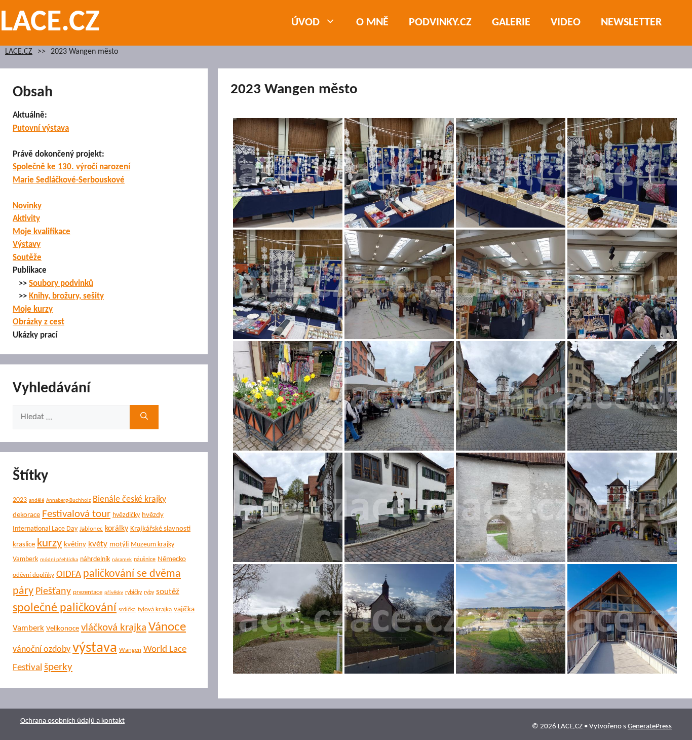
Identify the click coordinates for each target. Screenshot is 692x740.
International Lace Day (45, 529)
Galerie (511, 22)
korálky (116, 529)
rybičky (133, 592)
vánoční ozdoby (41, 649)
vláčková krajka (113, 627)
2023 (20, 500)
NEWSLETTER (631, 22)
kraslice (24, 544)
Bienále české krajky (129, 499)
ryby (149, 592)
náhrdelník (95, 559)
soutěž (167, 592)
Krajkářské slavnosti (160, 529)
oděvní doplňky (33, 575)
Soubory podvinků (61, 283)
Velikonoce (62, 629)
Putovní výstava (41, 128)
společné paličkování (65, 608)
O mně (372, 22)
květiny (75, 544)
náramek (122, 560)
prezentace (87, 592)
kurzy (49, 543)
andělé (36, 500)
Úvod (305, 22)
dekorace (26, 515)
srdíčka (127, 610)
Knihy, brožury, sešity (66, 296)
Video (566, 22)
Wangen (130, 650)
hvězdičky (126, 515)
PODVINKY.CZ (440, 22)
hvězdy (153, 515)
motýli (119, 544)
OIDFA (68, 574)
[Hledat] (144, 417)
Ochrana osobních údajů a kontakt (72, 721)
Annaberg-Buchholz (68, 500)
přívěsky (113, 593)
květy (97, 544)
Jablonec (91, 529)
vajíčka (184, 609)
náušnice (145, 560)
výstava (94, 648)
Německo (172, 559)
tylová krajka (155, 609)
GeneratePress (650, 726)
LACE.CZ (50, 23)
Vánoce (167, 627)
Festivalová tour (76, 514)
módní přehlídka (59, 560)
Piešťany (53, 591)
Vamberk (28, 628)
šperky (58, 667)
